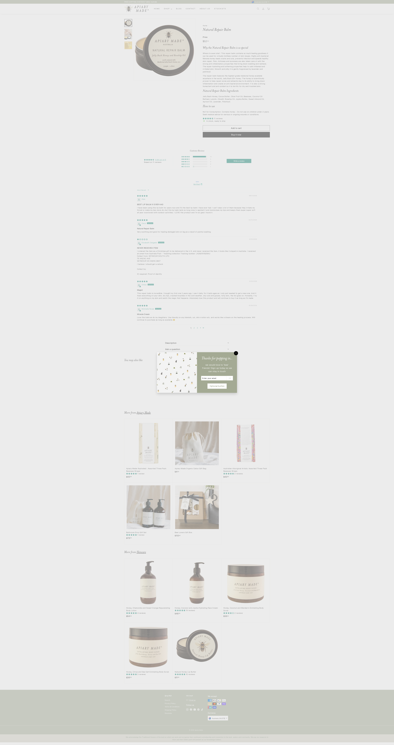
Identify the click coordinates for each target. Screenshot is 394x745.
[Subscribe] (230, 378)
